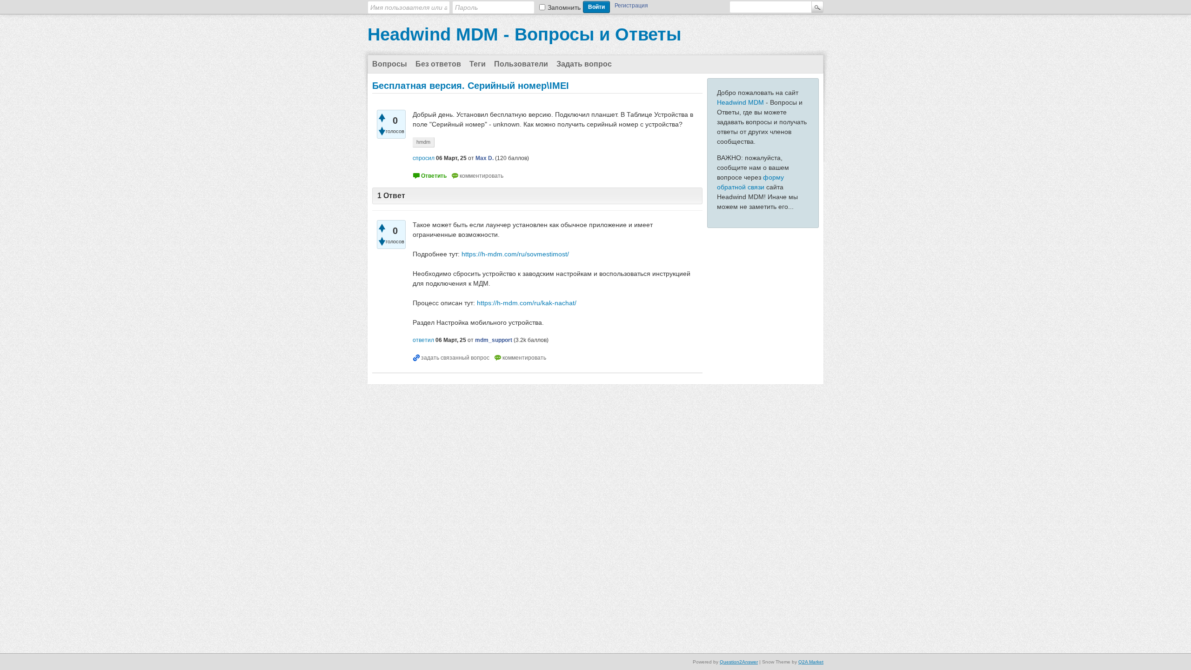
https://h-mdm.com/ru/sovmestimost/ (515, 254)
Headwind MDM (740, 102)
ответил (423, 340)
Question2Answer (739, 661)
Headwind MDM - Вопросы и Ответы (524, 34)
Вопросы (389, 64)
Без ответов (438, 64)
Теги (477, 64)
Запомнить (564, 7)
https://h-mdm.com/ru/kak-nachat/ (526, 303)
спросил (424, 158)
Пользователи (521, 64)
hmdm (423, 142)
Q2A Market (810, 661)
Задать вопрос (584, 64)
